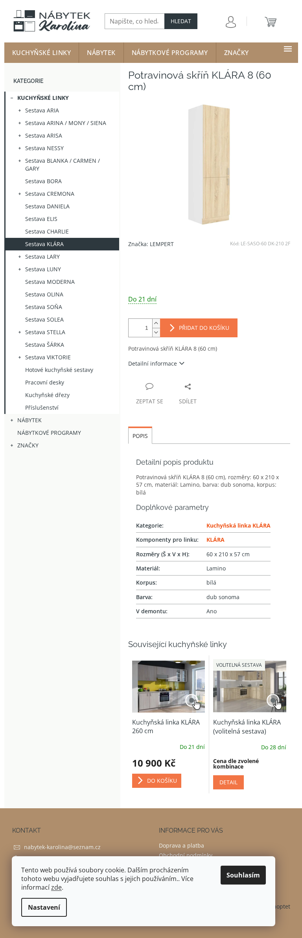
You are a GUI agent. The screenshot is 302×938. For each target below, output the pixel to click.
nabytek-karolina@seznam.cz (62, 847)
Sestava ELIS (41, 219)
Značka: (151, 244)
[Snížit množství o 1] (156, 332)
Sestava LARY (42, 256)
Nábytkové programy (49, 432)
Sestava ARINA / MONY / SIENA (65, 123)
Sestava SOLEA (44, 319)
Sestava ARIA (42, 110)
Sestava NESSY (44, 148)
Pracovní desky (44, 382)
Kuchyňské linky (43, 97)
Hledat (181, 21)
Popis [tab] (140, 436)
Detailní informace (152, 363)
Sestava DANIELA (47, 206)
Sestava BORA (43, 181)
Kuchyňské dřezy (47, 395)
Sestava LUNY (43, 269)
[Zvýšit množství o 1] (156, 323)
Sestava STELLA (45, 332)
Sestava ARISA (43, 135)
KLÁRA (215, 539)
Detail (228, 782)
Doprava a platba (181, 845)
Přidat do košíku (204, 327)
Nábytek (29, 420)
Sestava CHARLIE (47, 231)
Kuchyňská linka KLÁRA (238, 525)
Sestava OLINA (44, 294)
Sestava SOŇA (43, 307)
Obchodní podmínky (185, 855)
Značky (28, 445)
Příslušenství (42, 407)
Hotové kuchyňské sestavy (59, 369)
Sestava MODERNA (50, 281)
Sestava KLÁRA (44, 244)
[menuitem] (41, 52)
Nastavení (44, 907)
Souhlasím (243, 875)
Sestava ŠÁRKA (44, 344)
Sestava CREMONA (49, 193)
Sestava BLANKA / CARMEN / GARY (62, 164)
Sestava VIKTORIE (48, 357)
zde (56, 887)
